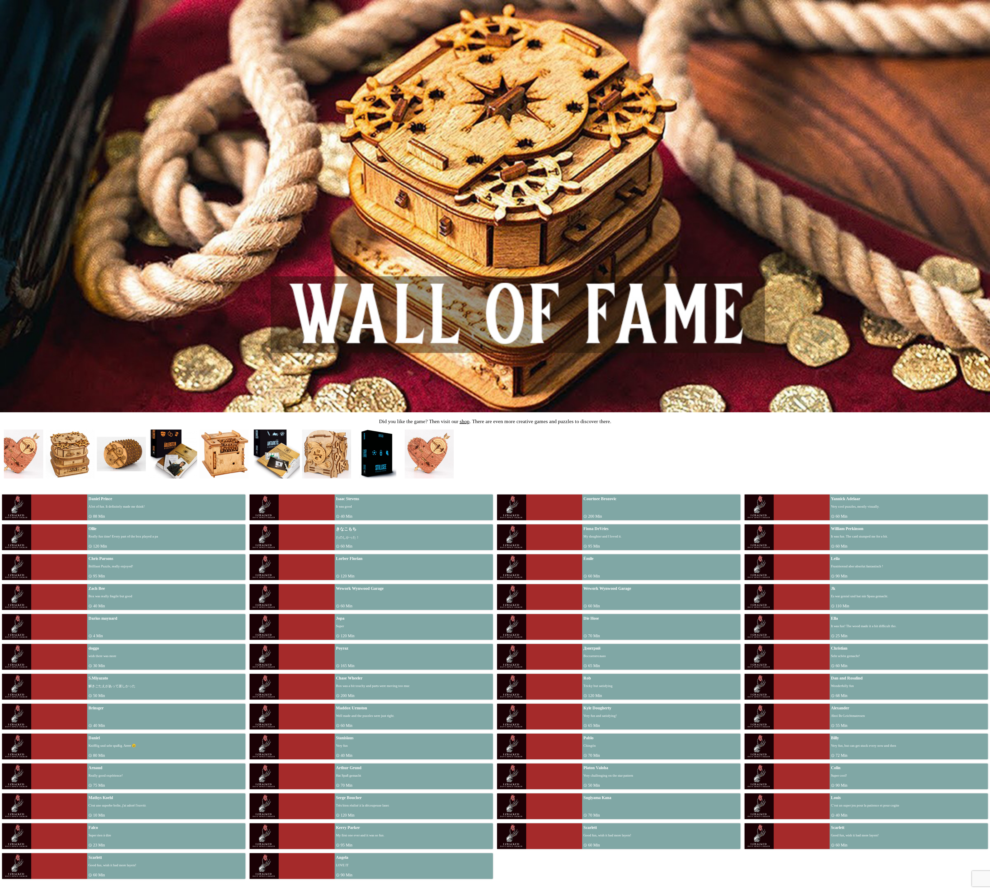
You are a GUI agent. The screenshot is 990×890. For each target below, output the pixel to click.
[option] (27, 454)
